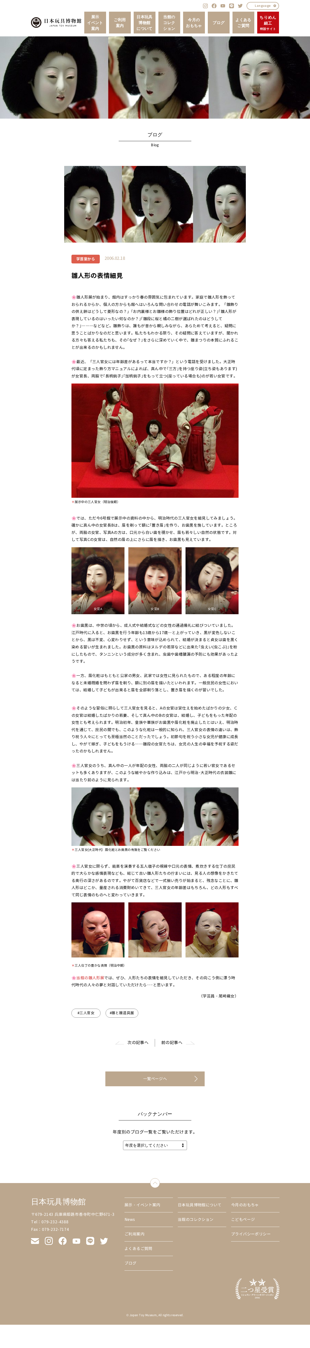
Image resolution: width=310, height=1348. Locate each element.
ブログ (219, 22)
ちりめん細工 (268, 23)
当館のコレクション (169, 22)
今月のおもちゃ (194, 22)
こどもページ (243, 1219)
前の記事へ (171, 1042)
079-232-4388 (55, 1222)
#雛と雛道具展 (122, 1013)
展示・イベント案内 (142, 1205)
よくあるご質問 (243, 22)
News (129, 1219)
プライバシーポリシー (251, 1234)
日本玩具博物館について (145, 22)
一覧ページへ (155, 1079)
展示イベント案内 (95, 22)
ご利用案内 (120, 22)
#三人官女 (86, 1013)
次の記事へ (137, 1042)
